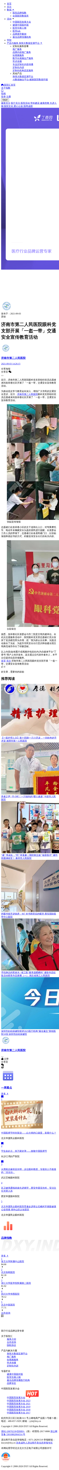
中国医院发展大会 (22, 22)
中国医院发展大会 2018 (18, 1409)
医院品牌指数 (19, 13)
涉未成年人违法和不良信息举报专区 (34, 1443)
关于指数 (5, 88)
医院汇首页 (9, 85)
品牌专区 (11, 1383)
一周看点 (6, 1087)
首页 (9, 3)
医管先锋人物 (19, 28)
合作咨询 (11, 1342)
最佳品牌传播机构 (22, 37)
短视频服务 (12, 1359)
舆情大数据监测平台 (17, 1353)
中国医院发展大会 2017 (18, 1412)
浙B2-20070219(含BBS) (13, 1431)
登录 (3, 96)
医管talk (16, 31)
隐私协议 (11, 1345)
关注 (9, 6)
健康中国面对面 (21, 25)
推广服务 (11, 1356)
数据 (9, 10)
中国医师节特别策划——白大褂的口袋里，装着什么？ (28, 1133)
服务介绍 (11, 1339)
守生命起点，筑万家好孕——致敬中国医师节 (24, 1151)
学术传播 (11, 1362)
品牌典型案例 (19, 34)
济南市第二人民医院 (27, 394)
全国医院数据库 (21, 16)
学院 (9, 40)
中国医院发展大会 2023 (18, 1400)
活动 (9, 19)
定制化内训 (12, 1366)
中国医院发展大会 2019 (18, 1406)
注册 (8, 96)
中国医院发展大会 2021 (18, 1403)
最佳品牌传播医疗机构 (18, 1380)
